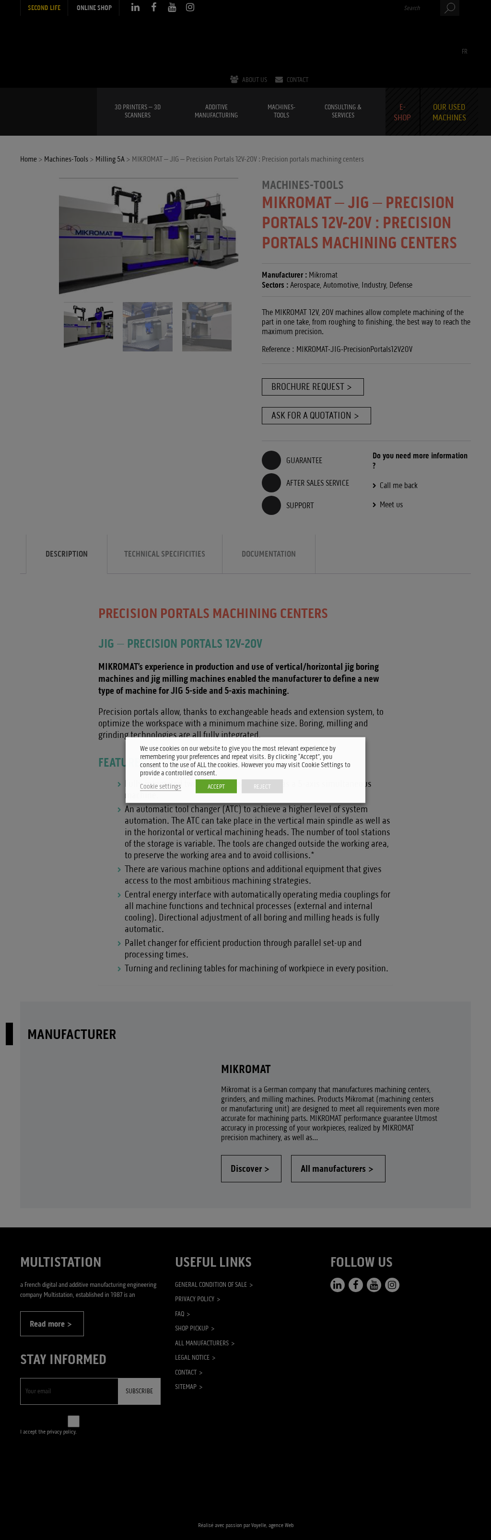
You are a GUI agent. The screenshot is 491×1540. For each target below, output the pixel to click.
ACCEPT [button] (216, 786)
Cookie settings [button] (160, 786)
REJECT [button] (262, 786)
